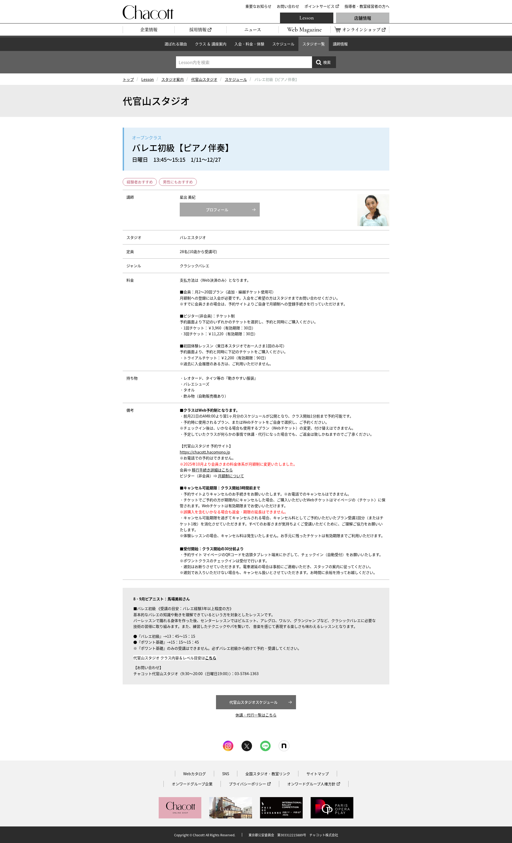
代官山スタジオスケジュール (253, 702)
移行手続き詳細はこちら (212, 469)
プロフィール (217, 209)
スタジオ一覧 (313, 43)
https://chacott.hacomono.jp (205, 452)
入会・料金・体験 (249, 43)
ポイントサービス (319, 6)
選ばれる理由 (176, 43)
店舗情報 (362, 18)
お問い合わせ (288, 6)
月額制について (231, 475)
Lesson (306, 18)
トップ (128, 79)
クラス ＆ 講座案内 (210, 43)
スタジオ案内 (172, 79)
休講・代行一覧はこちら (256, 715)
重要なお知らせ (258, 6)
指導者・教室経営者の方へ (367, 6)
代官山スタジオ (204, 79)
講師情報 (340, 43)
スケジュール (283, 43)
